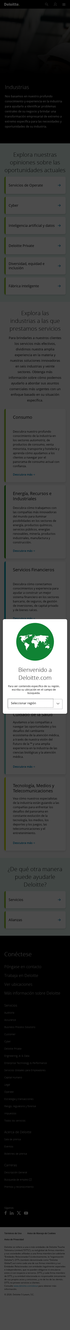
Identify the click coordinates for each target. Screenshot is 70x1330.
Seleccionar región (23, 703)
